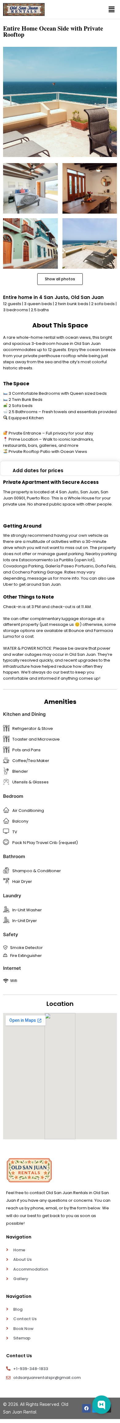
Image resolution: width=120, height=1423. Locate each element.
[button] (111, 9)
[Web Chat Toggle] (101, 1404)
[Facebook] (86, 1408)
